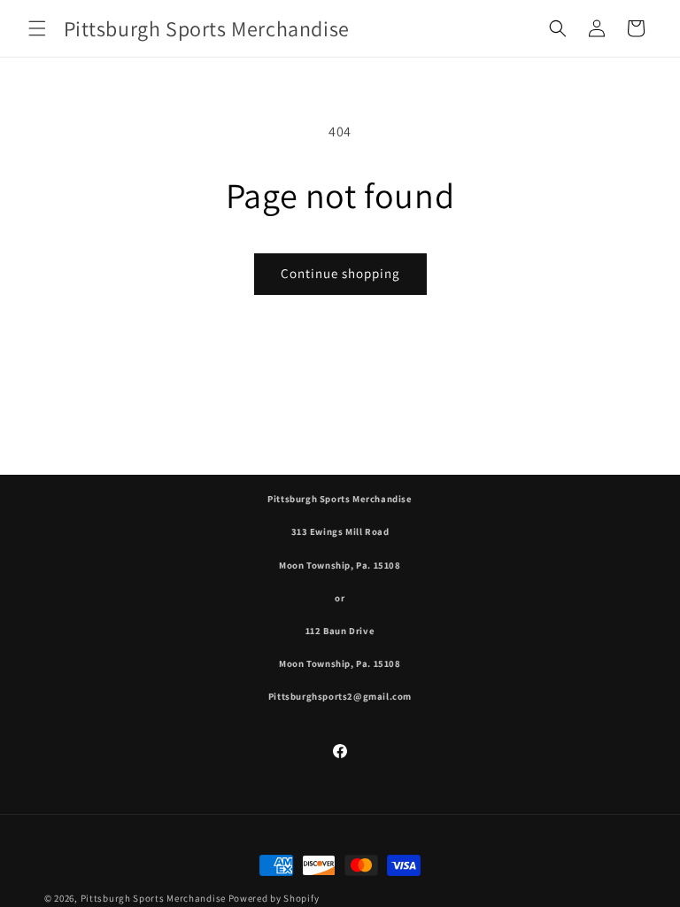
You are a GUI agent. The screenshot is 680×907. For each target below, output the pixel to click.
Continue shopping (340, 273)
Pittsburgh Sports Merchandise (153, 898)
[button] (37, 28)
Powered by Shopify (274, 898)
